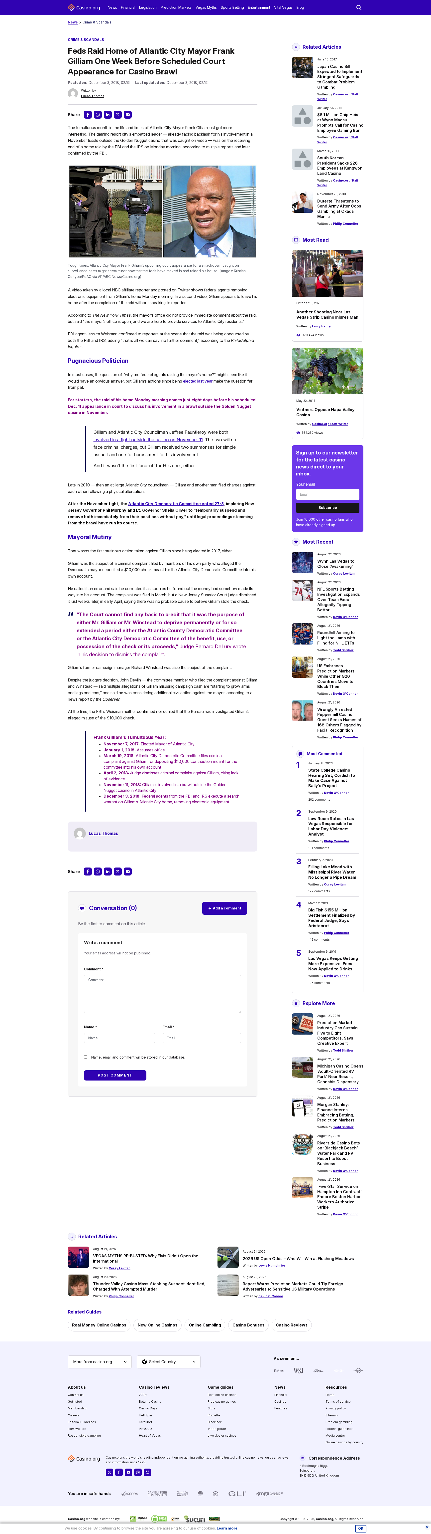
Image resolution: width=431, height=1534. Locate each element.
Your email (305, 484)
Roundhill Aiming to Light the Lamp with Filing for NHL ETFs (336, 638)
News (112, 7)
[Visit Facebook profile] (119, 1472)
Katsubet (145, 1422)
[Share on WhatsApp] (98, 115)
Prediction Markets (176, 7)
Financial (128, 7)
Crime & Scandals (97, 22)
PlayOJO (145, 1429)
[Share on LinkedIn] (108, 115)
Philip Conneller (345, 223)
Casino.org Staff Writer (330, 424)
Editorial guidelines (339, 1429)
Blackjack (215, 1422)
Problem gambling (338, 1422)
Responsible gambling (84, 1435)
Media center (335, 1435)
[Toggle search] (358, 7)
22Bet (143, 1395)
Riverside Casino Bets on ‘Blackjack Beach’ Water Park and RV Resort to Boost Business (338, 1153)
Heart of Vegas (150, 1435)
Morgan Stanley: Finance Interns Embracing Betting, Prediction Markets (335, 1112)
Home (329, 1395)
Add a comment (224, 908)
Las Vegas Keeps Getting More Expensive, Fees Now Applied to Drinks (333, 963)
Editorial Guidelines (82, 1422)
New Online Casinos (157, 1324)
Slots (211, 1408)
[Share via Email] (128, 115)
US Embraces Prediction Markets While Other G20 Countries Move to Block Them (335, 676)
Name (90, 1027)
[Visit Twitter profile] (109, 1472)
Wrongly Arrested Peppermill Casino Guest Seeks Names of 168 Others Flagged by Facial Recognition (339, 720)
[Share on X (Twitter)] (118, 115)
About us (77, 1387)
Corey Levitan (344, 573)
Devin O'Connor (345, 617)
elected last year (198, 381)
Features (280, 1408)
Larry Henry (321, 326)
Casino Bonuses (248, 1324)
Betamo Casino (150, 1401)
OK (360, 1529)
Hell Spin (145, 1415)
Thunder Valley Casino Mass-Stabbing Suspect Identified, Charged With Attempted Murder (149, 1286)
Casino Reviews (292, 1324)
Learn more (227, 1528)
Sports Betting (232, 7)
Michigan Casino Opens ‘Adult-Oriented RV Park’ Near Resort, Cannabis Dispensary (340, 1074)
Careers (74, 1415)
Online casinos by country (344, 1442)
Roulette (214, 1415)
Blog (300, 7)
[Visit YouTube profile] (128, 1472)
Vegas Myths (206, 7)
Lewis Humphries (272, 1265)
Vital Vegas (283, 7)
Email (169, 1027)
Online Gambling (205, 1324)
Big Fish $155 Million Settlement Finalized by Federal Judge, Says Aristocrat (331, 917)
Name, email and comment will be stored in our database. (138, 1057)
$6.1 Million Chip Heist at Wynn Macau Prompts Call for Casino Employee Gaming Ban (340, 122)
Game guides (220, 1387)
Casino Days (148, 1408)
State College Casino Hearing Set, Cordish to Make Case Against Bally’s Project (331, 778)
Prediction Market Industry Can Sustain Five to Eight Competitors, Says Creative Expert (337, 1033)
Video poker (217, 1429)
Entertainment (259, 7)
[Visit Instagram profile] (138, 1472)
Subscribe (328, 507)
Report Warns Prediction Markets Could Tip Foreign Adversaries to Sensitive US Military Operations (293, 1286)
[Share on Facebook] (88, 115)
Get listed (75, 1401)
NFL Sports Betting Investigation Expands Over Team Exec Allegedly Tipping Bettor (338, 599)
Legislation (148, 7)
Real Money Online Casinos (99, 1324)
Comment (94, 969)
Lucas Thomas (92, 96)
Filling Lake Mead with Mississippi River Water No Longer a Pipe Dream (332, 872)
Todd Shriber (343, 650)
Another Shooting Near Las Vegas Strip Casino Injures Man (327, 314)
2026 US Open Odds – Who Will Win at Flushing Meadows (298, 1258)
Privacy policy (335, 1408)
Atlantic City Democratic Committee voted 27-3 (176, 503)
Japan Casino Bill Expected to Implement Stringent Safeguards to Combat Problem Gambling (339, 77)
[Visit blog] (147, 1472)
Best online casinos (222, 1395)
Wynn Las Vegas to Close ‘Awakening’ (335, 564)
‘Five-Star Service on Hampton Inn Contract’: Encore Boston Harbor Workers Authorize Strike (339, 1197)
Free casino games (222, 1401)
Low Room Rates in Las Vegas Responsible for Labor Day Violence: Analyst (331, 826)
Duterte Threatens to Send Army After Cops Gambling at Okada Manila (339, 209)
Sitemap (331, 1415)
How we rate (77, 1429)
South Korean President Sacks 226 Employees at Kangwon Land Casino (339, 165)
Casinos (280, 1401)
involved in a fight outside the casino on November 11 (148, 439)
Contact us (76, 1395)
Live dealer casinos (222, 1435)
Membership (77, 1408)
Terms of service (338, 1401)
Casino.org (324, 1519)
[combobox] (100, 1361)
